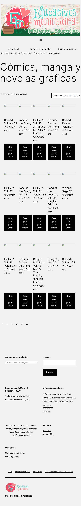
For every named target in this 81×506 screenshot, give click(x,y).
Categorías (26, 53)
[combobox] (21, 362)
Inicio (2, 53)
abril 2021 (47, 430)
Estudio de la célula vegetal (17, 399)
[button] (40, 40)
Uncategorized (11, 456)
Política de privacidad (40, 49)
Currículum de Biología (15, 453)
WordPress (27, 496)
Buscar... (47, 357)
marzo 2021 (48, 434)
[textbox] (21, 362)
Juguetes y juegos (13, 53)
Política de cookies (67, 49)
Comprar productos (11, 152)
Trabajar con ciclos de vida (17, 396)
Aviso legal (13, 49)
